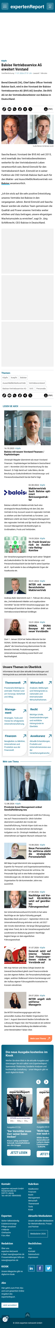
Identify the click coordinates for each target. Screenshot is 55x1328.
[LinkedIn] (31, 1268)
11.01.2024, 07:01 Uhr (23, 73)
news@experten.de (9, 1260)
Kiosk (12, 1274)
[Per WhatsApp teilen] (15, 109)
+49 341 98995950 (12, 1195)
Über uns (5, 1248)
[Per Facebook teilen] (20, 109)
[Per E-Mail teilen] (4, 109)
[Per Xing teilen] (25, 109)
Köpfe (4, 61)
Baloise (5, 183)
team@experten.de (16, 1254)
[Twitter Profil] (48, 1268)
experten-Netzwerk (9, 1251)
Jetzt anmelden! (10, 1305)
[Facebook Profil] (40, 1268)
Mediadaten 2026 (38, 1234)
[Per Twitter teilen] (30, 109)
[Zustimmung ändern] (5, 1319)
